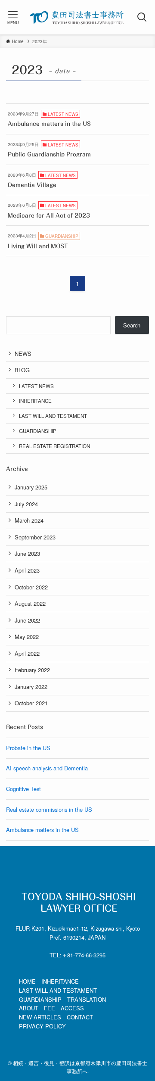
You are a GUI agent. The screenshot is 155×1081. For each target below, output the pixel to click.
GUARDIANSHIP (37, 430)
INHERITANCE (35, 400)
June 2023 (27, 553)
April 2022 (27, 653)
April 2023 (27, 570)
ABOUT (28, 1008)
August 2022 (30, 603)
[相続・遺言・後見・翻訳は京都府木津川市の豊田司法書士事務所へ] (77, 17)
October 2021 (31, 703)
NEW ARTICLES (40, 1017)
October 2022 (31, 587)
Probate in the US (28, 748)
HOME (27, 981)
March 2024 (29, 520)
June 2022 (27, 620)
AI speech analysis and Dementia (47, 768)
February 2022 (32, 670)
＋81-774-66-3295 (83, 955)
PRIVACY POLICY (42, 1026)
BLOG (22, 370)
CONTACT (80, 1017)
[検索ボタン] (142, 17)
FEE (49, 1008)
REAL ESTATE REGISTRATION (54, 445)
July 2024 (26, 504)
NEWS (23, 353)
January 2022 (31, 686)
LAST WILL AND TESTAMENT (53, 415)
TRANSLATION (86, 999)
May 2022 (27, 636)
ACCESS (72, 1008)
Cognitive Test (23, 789)
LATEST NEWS (36, 386)
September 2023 (35, 537)
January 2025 (31, 487)
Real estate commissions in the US (49, 809)
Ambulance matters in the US (42, 830)
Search (131, 325)
